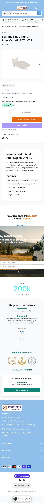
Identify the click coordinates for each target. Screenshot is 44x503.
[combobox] (27, 13)
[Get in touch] (36, 7)
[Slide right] (39, 64)
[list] (22, 21)
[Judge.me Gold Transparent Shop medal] (32, 361)
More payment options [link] (9, 129)
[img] (22, 308)
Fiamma (4, 33)
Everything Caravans (18, 491)
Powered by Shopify (30, 491)
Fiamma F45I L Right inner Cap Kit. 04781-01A (23, 26)
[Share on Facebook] (3, 138)
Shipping (14, 93)
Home (6, 26)
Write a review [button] (22, 390)
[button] (3, 7)
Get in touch (20, 226)
